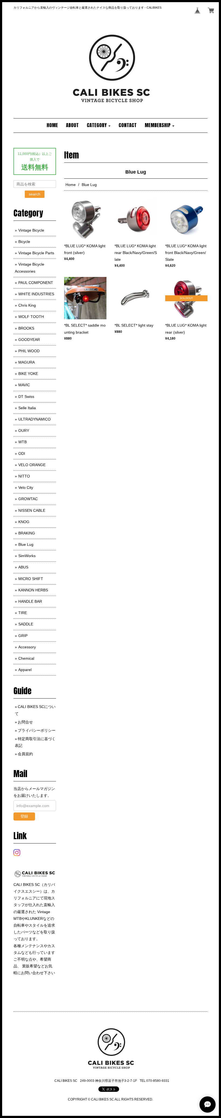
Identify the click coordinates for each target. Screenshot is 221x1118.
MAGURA (26, 362)
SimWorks (27, 556)
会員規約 (25, 754)
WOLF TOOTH (31, 316)
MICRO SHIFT (30, 579)
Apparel (25, 670)
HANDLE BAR (30, 601)
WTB (22, 442)
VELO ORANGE (32, 465)
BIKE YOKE (28, 373)
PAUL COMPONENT (35, 282)
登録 (24, 816)
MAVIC (24, 385)
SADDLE (25, 624)
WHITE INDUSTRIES (36, 294)
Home (70, 184)
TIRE (22, 613)
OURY (23, 430)
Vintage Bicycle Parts (36, 253)
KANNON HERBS (33, 590)
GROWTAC (28, 499)
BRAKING (26, 533)
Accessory (27, 647)
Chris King (27, 305)
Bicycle (24, 241)
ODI (21, 453)
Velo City (25, 487)
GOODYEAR (29, 339)
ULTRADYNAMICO (34, 419)
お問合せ (25, 722)
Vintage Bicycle (31, 230)
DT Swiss (26, 396)
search (34, 194)
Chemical (26, 658)
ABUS (23, 567)
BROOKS (26, 328)
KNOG (23, 522)
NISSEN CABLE (31, 510)
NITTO (24, 476)
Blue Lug (25, 544)
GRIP (22, 635)
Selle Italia (27, 408)
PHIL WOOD (29, 351)
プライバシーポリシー (37, 730)
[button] (99, 125)
